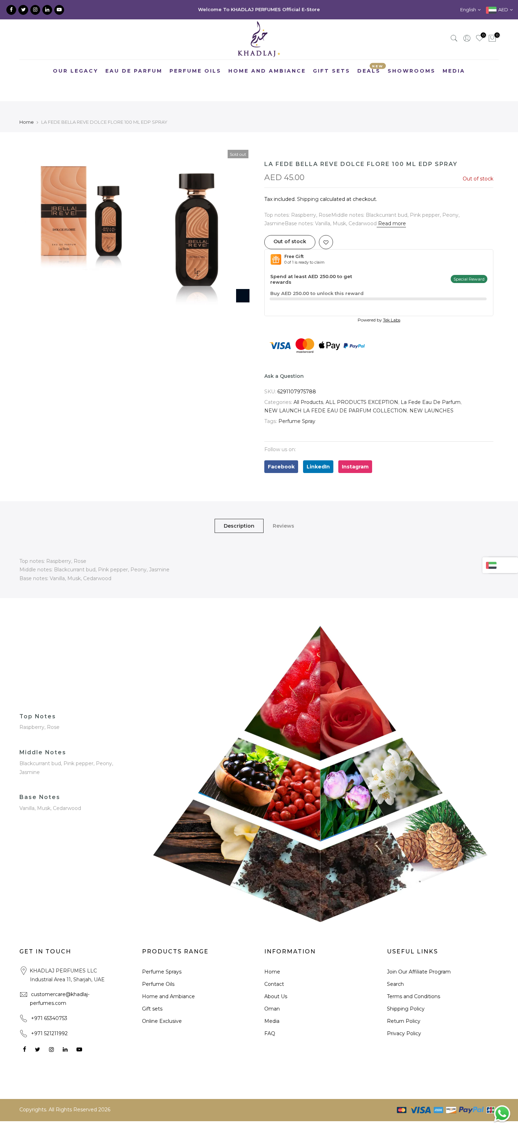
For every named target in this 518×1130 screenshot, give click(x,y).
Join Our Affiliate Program (419, 972)
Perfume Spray (296, 421)
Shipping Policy (406, 1009)
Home (26, 122)
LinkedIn (318, 466)
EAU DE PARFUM (133, 71)
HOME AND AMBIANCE (267, 71)
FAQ (269, 1033)
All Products (308, 402)
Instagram (355, 466)
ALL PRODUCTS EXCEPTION (362, 402)
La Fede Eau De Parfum (431, 402)
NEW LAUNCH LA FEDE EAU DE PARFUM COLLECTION (335, 410)
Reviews (283, 526)
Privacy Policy (404, 1033)
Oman (272, 1009)
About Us (275, 996)
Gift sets (152, 1009)
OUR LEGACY (75, 71)
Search (395, 984)
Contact (274, 984)
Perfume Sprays (161, 972)
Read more (391, 223)
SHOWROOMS (412, 71)
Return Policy (403, 1021)
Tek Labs (391, 320)
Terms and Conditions (413, 996)
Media (271, 1021)
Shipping (308, 199)
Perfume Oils (158, 984)
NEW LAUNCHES (431, 410)
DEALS (370, 69)
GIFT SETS (331, 71)
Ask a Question (284, 376)
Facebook (281, 466)
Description (239, 526)
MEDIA (454, 71)
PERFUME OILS (195, 71)
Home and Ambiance (168, 996)
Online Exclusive (162, 1021)
